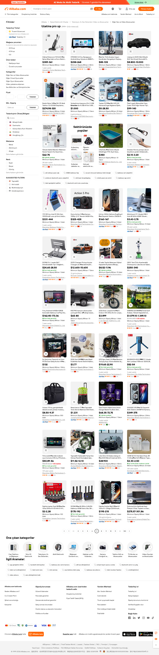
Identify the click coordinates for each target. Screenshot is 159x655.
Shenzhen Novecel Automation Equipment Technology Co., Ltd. (111, 274)
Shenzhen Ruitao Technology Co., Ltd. (83, 369)
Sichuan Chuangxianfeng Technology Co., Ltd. (111, 67)
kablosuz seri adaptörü (124, 173)
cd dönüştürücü (133, 570)
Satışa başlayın (133, 596)
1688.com (55, 644)
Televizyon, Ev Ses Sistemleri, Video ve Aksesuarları (90, 22)
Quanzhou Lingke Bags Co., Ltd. (53, 420)
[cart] (120, 9)
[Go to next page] (129, 531)
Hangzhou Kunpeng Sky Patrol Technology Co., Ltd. (111, 113)
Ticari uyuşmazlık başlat (105, 600)
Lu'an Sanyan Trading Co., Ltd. (109, 321)
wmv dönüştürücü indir (33, 575)
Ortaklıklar (131, 609)
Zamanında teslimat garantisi (46, 600)
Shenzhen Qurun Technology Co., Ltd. (111, 374)
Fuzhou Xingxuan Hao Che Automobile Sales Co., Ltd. (139, 67)
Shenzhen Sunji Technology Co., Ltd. (83, 224)
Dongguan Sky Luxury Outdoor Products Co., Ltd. (139, 113)
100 (124, 531)
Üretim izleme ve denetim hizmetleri (48, 609)
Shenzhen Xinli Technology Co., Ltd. (139, 326)
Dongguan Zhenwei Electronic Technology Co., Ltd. (139, 471)
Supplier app (68, 634)
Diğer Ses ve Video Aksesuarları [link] (123, 22)
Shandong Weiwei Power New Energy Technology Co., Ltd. (111, 466)
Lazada (79, 644)
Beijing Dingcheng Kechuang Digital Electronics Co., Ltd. (54, 369)
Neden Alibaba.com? (12, 591)
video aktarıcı (14, 575)
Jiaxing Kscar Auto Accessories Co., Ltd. (83, 323)
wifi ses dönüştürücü (83, 565)
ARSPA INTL (103, 422)
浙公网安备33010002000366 (117, 651)
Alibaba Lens (17, 634)
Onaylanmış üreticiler (74, 594)
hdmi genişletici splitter (53, 183)
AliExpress (46, 644)
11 (115, 531)
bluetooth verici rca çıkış (130, 565)
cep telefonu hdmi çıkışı (72, 570)
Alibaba (44, 22)
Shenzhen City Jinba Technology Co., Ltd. (139, 374)
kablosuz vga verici (124, 178)
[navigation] (22, 277)
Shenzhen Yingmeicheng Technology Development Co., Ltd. (139, 229)
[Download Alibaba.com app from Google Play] (146, 634)
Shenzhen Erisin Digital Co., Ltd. (53, 325)
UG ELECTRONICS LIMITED (81, 67)
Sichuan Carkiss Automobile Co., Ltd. (83, 275)
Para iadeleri (101, 605)
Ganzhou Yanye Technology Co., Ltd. (54, 165)
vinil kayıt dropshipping (82, 178)
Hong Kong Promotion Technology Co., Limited (111, 519)
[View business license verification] (100, 651)
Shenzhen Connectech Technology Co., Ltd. (111, 224)
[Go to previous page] (64, 531)
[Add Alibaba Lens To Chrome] (36, 634)
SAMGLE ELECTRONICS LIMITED (54, 113)
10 (111, 531)
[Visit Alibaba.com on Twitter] (138, 617)
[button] (91, 8)
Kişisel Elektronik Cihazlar (59, 22)
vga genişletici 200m (17, 565)
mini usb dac (53, 570)
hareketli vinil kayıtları (37, 565)
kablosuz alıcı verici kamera (60, 565)
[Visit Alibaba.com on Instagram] (143, 617)
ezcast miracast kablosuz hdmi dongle (98, 173)
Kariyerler (8, 605)
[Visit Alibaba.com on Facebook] (129, 617)
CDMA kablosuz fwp (72, 173)
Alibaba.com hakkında (13, 586)
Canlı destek (101, 596)
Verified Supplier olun (136, 605)
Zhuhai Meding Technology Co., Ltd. (83, 466)
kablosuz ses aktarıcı (93, 570)
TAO (97, 644)
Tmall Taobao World (68, 644)
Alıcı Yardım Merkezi (104, 591)
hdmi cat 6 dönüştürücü (18, 570)
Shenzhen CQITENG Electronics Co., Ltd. (83, 116)
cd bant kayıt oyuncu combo (105, 565)
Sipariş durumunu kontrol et (138, 600)
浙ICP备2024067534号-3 (139, 651)
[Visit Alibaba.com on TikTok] (152, 617)
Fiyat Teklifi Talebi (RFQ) (74, 598)
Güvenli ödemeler (42, 591)
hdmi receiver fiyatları (114, 570)
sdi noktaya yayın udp (52, 173)
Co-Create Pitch (11, 596)
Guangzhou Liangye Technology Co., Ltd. (54, 518)
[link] (156, 633)
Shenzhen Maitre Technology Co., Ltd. (54, 473)
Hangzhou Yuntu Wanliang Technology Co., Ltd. (54, 70)
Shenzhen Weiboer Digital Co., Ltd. (54, 227)
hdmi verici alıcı (37, 570)
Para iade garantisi (42, 596)
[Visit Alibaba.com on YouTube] (148, 617)
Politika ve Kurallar (42, 613)
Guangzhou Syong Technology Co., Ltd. (54, 277)
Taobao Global (89, 644)
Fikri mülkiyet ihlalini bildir (106, 609)
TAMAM (32, 97)
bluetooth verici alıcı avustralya (78, 183)
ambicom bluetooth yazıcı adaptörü (57, 178)
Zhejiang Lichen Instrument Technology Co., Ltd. (139, 275)
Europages (113, 644)
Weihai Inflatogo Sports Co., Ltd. (110, 162)
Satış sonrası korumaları (44, 605)
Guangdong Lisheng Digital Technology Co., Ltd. (139, 519)
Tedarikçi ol (132, 591)
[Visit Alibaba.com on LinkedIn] (134, 617)
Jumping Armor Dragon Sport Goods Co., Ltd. (83, 417)
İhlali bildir (100, 613)
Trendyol (104, 644)
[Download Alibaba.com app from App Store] (129, 634)
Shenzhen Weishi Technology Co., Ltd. (139, 417)
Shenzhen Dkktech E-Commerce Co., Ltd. (139, 165)
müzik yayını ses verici (104, 178)
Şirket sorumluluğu (11, 600)
